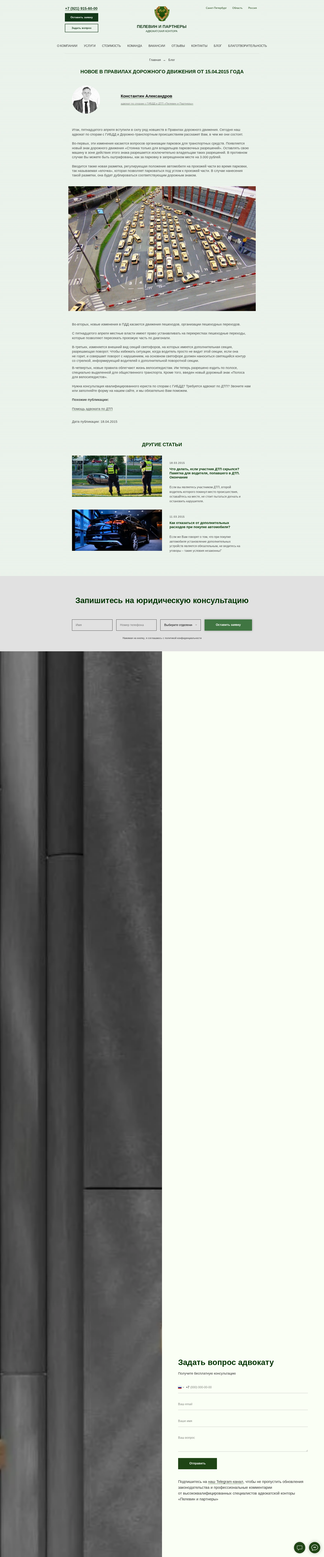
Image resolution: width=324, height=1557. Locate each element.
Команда (134, 45)
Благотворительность (247, 45)
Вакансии (156, 45)
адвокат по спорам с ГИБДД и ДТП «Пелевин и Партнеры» (157, 103)
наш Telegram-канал (225, 1482)
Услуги (90, 45)
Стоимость (111, 45)
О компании (67, 45)
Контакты (199, 45)
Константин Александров (146, 96)
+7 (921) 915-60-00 (81, 8)
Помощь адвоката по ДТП (92, 409)
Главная (155, 59)
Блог (218, 45)
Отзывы (178, 45)
